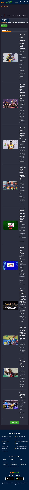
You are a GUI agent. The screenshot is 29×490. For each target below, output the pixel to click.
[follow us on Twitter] (14, 475)
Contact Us (5, 464)
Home (4, 459)
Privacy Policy (14, 464)
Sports (2, 15)
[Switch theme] (24, 2)
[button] (4, 25)
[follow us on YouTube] (17, 475)
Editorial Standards (15, 466)
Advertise (13, 462)
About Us (5, 462)
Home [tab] (16, 2)
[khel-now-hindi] (27, 2)
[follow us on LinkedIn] (20, 475)
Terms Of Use (6, 466)
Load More (14, 422)
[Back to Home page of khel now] (6, 2)
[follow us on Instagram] (12, 475)
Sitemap (22, 462)
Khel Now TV (23, 464)
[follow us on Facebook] (9, 475)
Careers (12, 459)
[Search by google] (21, 2)
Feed (21, 459)
